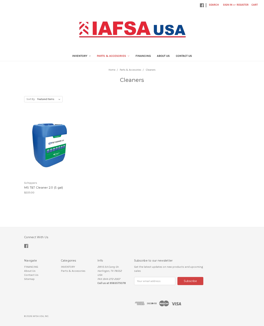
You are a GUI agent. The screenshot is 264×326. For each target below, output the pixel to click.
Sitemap (29, 279)
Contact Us (184, 56)
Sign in (227, 4)
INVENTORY (80, 56)
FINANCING (143, 56)
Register (243, 4)
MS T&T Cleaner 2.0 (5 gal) (43, 187)
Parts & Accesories (112, 56)
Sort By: (30, 99)
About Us (163, 56)
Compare (48, 148)
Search (214, 4)
